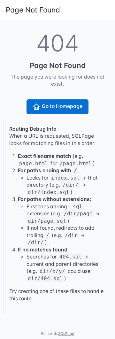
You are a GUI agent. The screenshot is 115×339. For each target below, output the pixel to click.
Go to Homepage (62, 106)
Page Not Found (33, 9)
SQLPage (66, 333)
